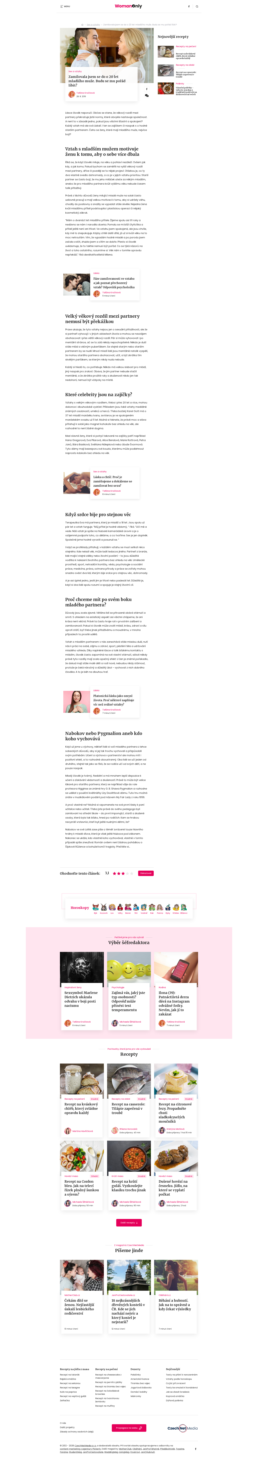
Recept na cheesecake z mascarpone (108, 1376)
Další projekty (67, 1427)
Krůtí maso (117, 1176)
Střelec (176, 913)
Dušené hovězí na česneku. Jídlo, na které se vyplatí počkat (173, 1188)
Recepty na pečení (186, 46)
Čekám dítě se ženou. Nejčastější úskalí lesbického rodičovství (79, 1307)
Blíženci (183, 913)
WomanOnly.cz (82, 24)
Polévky (180, 83)
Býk (95, 913)
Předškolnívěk (167, 1448)
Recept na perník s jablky (108, 1382)
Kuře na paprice (68, 1391)
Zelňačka (65, 1400)
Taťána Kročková (85, 92)
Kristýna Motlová (175, 1129)
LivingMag (124, 1452)
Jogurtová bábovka (141, 1387)
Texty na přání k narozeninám (182, 1374)
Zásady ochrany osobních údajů (77, 1431)
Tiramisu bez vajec (140, 1383)
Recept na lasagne (70, 1387)
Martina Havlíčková (82, 1131)
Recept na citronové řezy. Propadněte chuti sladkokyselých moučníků (175, 1113)
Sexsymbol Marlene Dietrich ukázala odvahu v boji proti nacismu (81, 999)
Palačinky (136, 1374)
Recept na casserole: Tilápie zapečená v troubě (186, 74)
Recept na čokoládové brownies (107, 1392)
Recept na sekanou (70, 1383)
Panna (160, 913)
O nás (63, 1423)
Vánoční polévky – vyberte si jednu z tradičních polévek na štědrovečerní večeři (186, 91)
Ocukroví (135, 1452)
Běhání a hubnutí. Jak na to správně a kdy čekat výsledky (175, 1304)
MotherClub (125, 1448)
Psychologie (118, 987)
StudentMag (75, 1452)
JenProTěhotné (151, 1448)
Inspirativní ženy (73, 987)
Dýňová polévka (174, 1400)
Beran (128, 913)
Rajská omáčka (68, 1379)
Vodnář (144, 913)
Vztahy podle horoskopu (179, 1379)
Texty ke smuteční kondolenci (182, 1387)
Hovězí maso (71, 1176)
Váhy (120, 913)
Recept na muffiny (105, 1405)
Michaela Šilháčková (130, 1021)
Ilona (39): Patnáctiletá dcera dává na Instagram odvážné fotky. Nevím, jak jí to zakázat (174, 1003)
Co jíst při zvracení (176, 1383)
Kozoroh (104, 913)
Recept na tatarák (70, 1374)
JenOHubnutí (148, 1452)
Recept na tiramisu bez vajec (110, 1386)
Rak (152, 913)
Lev (112, 913)
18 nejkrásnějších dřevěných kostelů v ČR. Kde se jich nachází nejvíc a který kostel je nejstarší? (128, 1311)
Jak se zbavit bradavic (178, 1391)
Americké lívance (140, 1379)
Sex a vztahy (93, 24)
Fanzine (64, 1452)
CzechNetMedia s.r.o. (85, 1445)
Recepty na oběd (185, 64)
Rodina (162, 987)
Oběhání (137, 1448)
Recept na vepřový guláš (73, 1396)
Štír (136, 913)
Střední (94, 1176)
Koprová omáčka (175, 1396)
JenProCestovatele (93, 1452)
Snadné (94, 1099)
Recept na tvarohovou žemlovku (107, 1400)
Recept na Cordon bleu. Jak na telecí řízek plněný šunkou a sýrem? (81, 1188)
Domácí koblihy (139, 1391)
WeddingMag (111, 1452)
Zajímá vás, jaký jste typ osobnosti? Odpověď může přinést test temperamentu (128, 1001)
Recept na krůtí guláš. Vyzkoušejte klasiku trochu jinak (129, 1185)
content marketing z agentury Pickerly (80, 1448)
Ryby (168, 913)
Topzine (180, 1448)
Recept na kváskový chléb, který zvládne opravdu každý (185, 56)
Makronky (136, 1396)
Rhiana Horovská (128, 1129)
